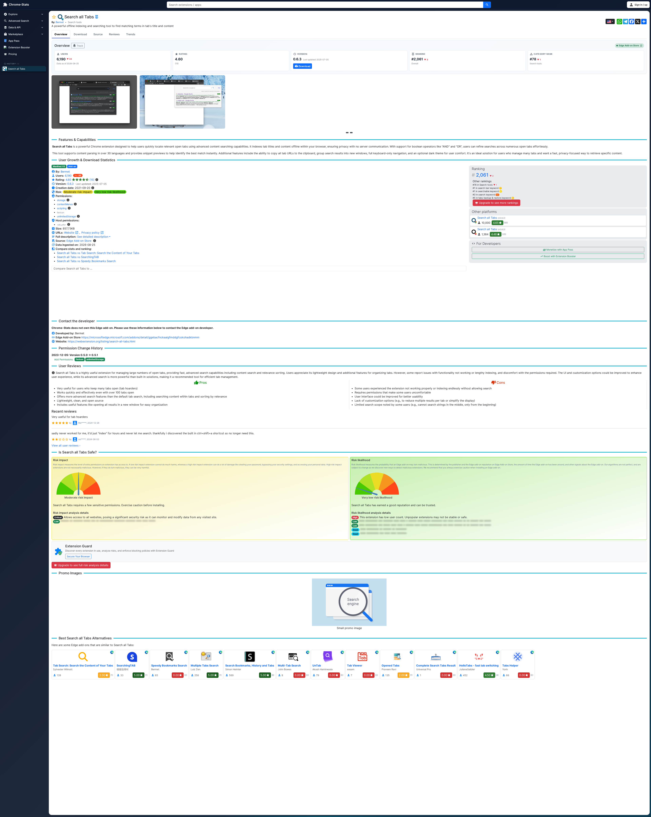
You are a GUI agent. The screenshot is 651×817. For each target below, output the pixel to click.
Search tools (75, 22)
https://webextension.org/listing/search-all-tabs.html (101, 341)
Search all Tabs (487, 217)
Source (98, 34)
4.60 (80, 179)
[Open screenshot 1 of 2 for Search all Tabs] (94, 102)
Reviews (114, 34)
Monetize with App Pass (559, 249)
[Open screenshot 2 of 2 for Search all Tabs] (182, 102)
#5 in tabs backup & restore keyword (493, 198)
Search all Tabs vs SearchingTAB (78, 257)
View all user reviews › (66, 445)
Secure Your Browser (78, 556)
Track (79, 45)
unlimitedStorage (66, 216)
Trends (130, 34)
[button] (638, 4)
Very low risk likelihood (110, 192)
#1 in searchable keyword (487, 191)
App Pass (13, 40)
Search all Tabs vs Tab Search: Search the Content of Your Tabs (98, 253)
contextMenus (65, 204)
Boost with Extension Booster (559, 256)
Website (69, 232)
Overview (60, 34)
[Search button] (487, 5)
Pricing (12, 54)
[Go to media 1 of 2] (347, 133)
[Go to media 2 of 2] (351, 133)
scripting (62, 208)
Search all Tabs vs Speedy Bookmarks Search (86, 261)
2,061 (485, 175)
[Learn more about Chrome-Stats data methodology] (94, 240)
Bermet (60, 22)
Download (80, 34)
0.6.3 (70, 183)
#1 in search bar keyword (487, 188)
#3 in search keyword (486, 194)
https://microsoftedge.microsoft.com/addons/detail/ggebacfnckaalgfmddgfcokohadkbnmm (140, 337)
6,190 (68, 175)
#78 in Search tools (483, 185)
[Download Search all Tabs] (349, 61)
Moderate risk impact (78, 192)
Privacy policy (90, 232)
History (13, 63)
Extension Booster (19, 47)
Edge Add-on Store (629, 45)
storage (61, 200)
